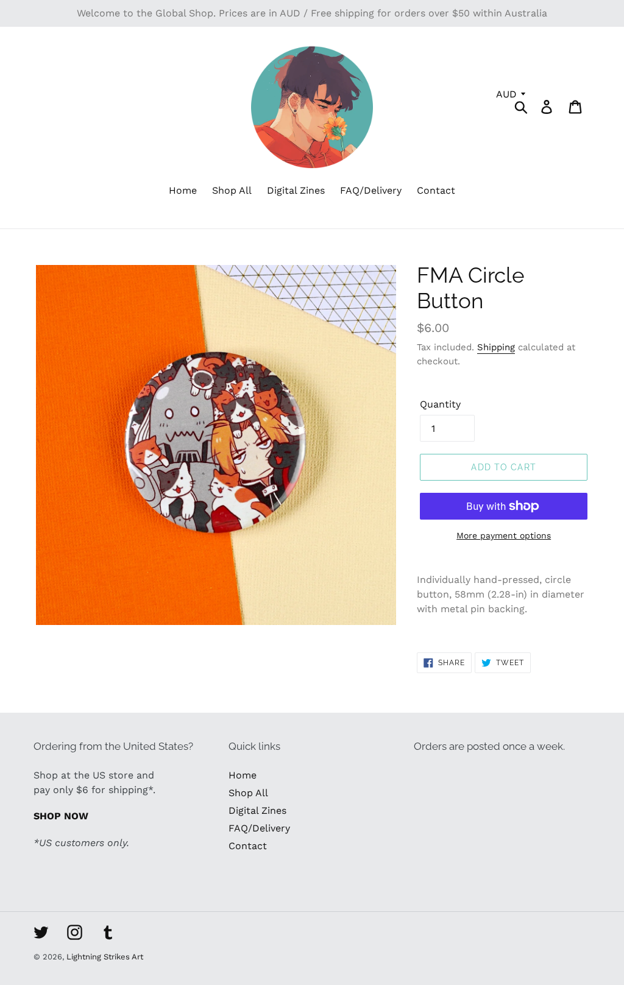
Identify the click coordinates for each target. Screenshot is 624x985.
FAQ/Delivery (259, 828)
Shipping (496, 347)
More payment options (503, 535)
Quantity (440, 404)
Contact (248, 846)
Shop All (248, 793)
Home (243, 775)
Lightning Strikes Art (104, 956)
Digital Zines (257, 810)
